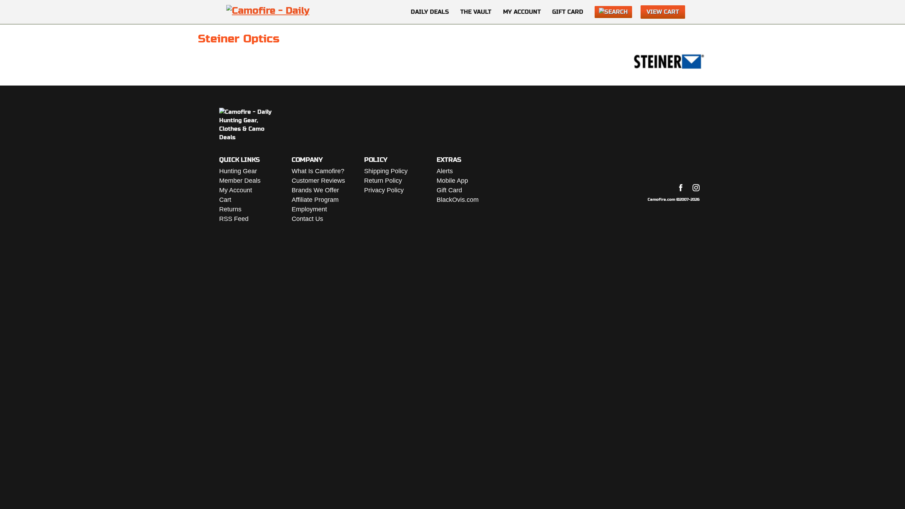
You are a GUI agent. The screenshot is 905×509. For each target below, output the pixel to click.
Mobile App (452, 180)
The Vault (475, 11)
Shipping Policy (386, 171)
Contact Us (307, 218)
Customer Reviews (318, 180)
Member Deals (240, 180)
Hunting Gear (238, 171)
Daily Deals (430, 11)
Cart (225, 199)
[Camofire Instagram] (696, 187)
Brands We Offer (315, 190)
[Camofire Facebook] (681, 187)
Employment (309, 209)
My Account (522, 11)
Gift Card (567, 11)
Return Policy (383, 180)
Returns (230, 209)
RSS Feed (234, 218)
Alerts (445, 171)
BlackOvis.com (458, 199)
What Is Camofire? (318, 171)
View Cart (663, 11)
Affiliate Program (315, 199)
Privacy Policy (384, 190)
